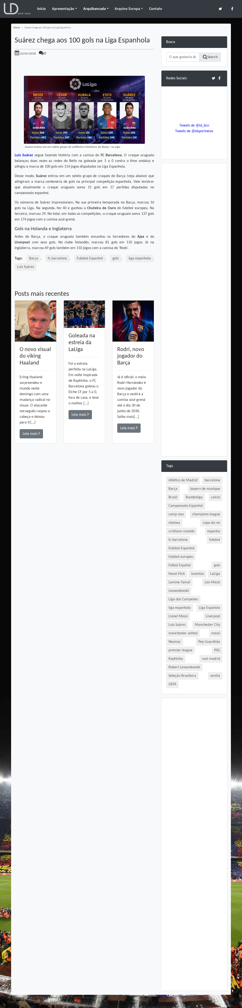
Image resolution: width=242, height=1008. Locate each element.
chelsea (174, 523)
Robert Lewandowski (184, 667)
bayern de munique (205, 489)
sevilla (215, 676)
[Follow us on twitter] (220, 9)
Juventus (197, 574)
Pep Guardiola (209, 642)
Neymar (175, 642)
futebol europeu (181, 557)
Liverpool (213, 616)
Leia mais (30, 434)
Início (41, 9)
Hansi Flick (177, 574)
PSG (217, 650)
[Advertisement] (84, 510)
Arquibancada (94, 9)
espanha (213, 531)
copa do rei (211, 523)
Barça (33, 258)
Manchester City (207, 625)
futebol (214, 540)
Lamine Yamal (179, 582)
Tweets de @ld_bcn (194, 125)
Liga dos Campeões (183, 599)
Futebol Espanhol (90, 258)
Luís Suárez (25, 267)
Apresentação (63, 9)
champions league (206, 514)
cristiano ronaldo (181, 531)
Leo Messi (212, 582)
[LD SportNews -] (17, 9)
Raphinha (176, 659)
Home (16, 27)
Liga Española (209, 608)
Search (212, 57)
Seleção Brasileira (182, 676)
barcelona (212, 480)
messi (215, 633)
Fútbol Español (180, 565)
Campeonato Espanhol (186, 506)
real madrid (211, 659)
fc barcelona (57, 258)
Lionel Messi (178, 616)
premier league (180, 650)
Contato (155, 9)
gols (115, 258)
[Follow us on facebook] (232, 9)
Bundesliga (194, 497)
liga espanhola (140, 258)
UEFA (172, 684)
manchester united (183, 633)
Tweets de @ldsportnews (194, 131)
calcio (215, 497)
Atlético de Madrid (183, 480)
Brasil (173, 497)
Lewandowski (179, 591)
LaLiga (215, 574)
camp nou (176, 514)
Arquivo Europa (127, 9)
